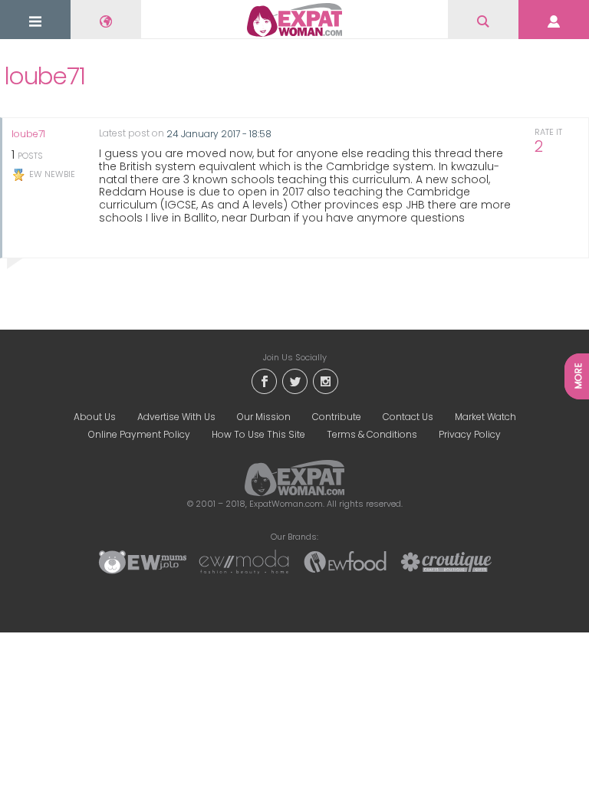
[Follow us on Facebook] (264, 379)
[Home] (294, 20)
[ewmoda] (244, 561)
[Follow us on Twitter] (294, 379)
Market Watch (485, 416)
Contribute (336, 416)
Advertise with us (176, 416)
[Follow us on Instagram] (325, 379)
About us (95, 416)
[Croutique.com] (446, 561)
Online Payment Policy (139, 434)
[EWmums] (143, 561)
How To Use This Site (258, 434)
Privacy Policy (470, 434)
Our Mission (264, 416)
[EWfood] (345, 561)
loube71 (28, 134)
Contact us (408, 416)
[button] (35, 21)
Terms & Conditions (372, 434)
